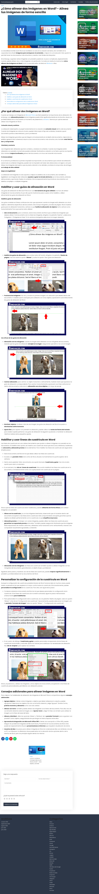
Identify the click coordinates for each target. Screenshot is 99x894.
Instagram (52, 849)
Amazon (52, 824)
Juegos (51, 855)
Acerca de (57, 2)
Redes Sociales (53, 873)
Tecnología (52, 876)
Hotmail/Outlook (54, 847)
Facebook (52, 841)
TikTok (51, 880)
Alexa (51, 822)
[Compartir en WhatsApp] (15, 738)
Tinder (51, 882)
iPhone (51, 853)
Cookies (80, 2)
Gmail (51, 843)
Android (52, 825)
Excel (51, 839)
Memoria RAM (53, 859)
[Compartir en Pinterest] (11, 738)
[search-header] (38, 2)
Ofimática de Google (55, 867)
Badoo (51, 833)
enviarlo (46, 119)
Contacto (73, 2)
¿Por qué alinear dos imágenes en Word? (18, 94)
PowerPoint (52, 871)
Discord (51, 835)
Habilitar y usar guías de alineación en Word (19, 97)
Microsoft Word (31, 115)
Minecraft (52, 861)
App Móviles (53, 829)
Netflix (51, 865)
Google (51, 845)
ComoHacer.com (7, 2)
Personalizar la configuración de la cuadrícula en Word (22, 101)
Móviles (51, 863)
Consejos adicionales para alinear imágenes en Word (22, 104)
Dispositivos (53, 837)
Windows (49, 63)
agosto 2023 (4, 825)
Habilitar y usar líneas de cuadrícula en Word (19, 99)
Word (2, 5)
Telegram (52, 878)
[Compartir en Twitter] (7, 738)
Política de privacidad (91, 2)
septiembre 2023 (5, 824)
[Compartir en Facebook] (3, 738)
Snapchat (52, 874)
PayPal (51, 869)
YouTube (52, 890)
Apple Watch (53, 831)
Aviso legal (65, 2)
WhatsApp (52, 884)
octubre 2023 (4, 822)
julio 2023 (3, 827)
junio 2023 (3, 829)
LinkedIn (52, 857)
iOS (50, 851)
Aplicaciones (53, 827)
